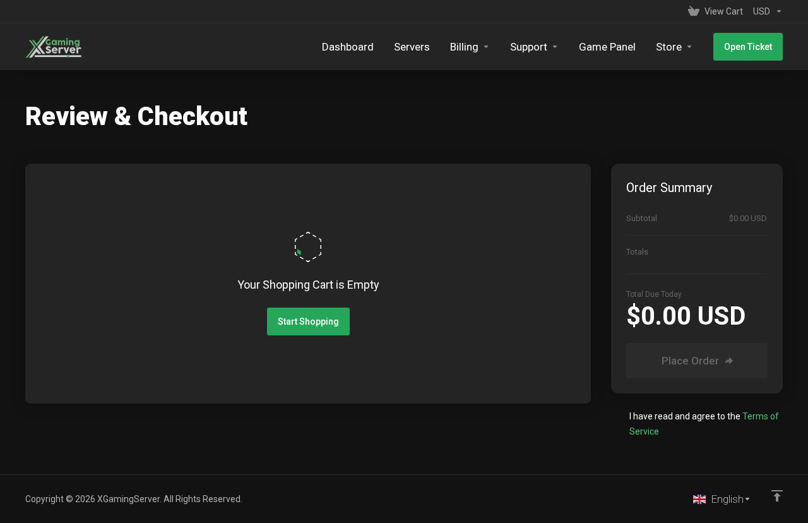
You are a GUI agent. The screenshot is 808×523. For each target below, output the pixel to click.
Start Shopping (308, 321)
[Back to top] (777, 496)
